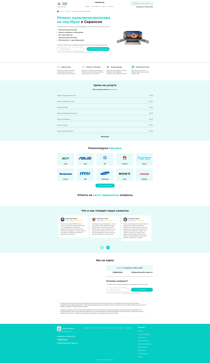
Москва (140, 331)
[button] (108, 247)
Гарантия (105, 328)
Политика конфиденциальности (105, 359)
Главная (62, 11)
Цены (104, 6)
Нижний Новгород (144, 344)
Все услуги (105, 136)
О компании (95, 6)
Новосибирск (142, 347)
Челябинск (142, 350)
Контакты (111, 6)
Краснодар (142, 337)
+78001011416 (99, 2)
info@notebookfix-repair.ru (142, 272)
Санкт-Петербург (144, 334)
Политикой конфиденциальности (82, 52)
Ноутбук (68, 11)
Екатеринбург (143, 353)
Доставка (114, 328)
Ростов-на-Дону (143, 341)
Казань (140, 357)
